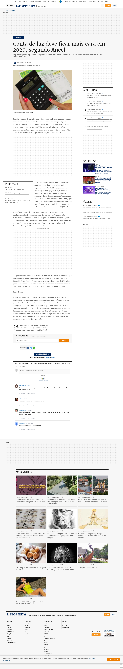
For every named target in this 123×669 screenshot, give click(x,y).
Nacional (9, 629)
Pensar (46, 646)
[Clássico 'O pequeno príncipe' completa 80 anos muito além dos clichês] (93, 519)
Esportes (46, 644)
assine (53, 357)
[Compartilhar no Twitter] (31, 348)
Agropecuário (47, 651)
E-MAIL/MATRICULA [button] (43, 381)
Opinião (46, 626)
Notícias (18, 1)
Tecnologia (46, 642)
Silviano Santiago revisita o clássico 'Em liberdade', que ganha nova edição (62, 535)
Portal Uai (28, 624)
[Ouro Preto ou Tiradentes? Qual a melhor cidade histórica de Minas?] (93, 485)
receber (64, 340)
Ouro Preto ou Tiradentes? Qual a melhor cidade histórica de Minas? (92, 501)
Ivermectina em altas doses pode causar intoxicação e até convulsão (30, 501)
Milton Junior (22, 399)
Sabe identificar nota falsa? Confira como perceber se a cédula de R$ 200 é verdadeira (30, 535)
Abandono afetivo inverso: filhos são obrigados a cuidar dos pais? (60, 568)
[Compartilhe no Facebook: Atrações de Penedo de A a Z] (91, 565)
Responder (31, 393)
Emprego (46, 631)
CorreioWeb (65, 624)
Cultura (9, 638)
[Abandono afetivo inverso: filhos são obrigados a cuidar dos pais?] (62, 553)
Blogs (26, 629)
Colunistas (9, 637)
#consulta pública (26, 326)
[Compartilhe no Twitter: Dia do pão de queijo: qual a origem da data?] (31, 565)
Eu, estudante (65, 627)
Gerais (8, 624)
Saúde (8, 635)
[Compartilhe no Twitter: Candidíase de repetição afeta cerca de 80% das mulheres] (31, 599)
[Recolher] (69, 385)
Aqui (26, 631)
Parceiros (92, 1)
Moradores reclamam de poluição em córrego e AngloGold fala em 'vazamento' (61, 502)
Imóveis (53, 1)
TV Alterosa (83, 1)
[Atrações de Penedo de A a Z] (93, 553)
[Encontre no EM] (102, 5)
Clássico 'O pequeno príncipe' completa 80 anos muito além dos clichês (92, 535)
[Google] (43, 378)
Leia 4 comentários (42, 354)
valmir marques (23, 423)
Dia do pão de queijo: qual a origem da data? (31, 568)
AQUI (106, 1)
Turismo (46, 635)
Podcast (46, 648)
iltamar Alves (22, 410)
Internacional (10, 631)
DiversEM (9, 633)
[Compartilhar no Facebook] (27, 348)
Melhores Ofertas (71, 1)
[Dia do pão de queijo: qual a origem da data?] (31, 553)
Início (7, 10)
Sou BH (100, 1)
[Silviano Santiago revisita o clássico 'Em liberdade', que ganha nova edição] (62, 519)
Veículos (46, 1)
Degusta (46, 640)
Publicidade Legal (11, 642)
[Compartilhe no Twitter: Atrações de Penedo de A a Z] (93, 565)
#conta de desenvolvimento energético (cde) (30, 330)
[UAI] (60, 1)
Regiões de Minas (48, 624)
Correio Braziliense (67, 626)
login (47, 357)
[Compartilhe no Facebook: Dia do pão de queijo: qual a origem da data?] (30, 565)
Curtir (23, 393)
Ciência (46, 637)
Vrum (26, 633)
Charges (46, 633)
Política (9, 626)
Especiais (46, 627)
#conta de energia (41, 326)
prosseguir (113, 660)
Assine (108, 5)
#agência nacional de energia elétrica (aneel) (30, 328)
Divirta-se (46, 655)
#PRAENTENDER (48, 629)
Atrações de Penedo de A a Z (89, 567)
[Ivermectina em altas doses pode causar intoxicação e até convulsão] (31, 485)
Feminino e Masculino (49, 638)
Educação (9, 640)
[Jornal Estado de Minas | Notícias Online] (25, 6)
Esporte (25, 1)
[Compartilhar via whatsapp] (34, 348)
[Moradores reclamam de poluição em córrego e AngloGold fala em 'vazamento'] (62, 485)
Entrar (114, 5)
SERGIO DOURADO (24, 385)
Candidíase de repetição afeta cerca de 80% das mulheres (30, 602)
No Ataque (46, 649)
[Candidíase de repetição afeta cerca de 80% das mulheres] (31, 587)
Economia (41, 6)
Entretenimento (35, 1)
